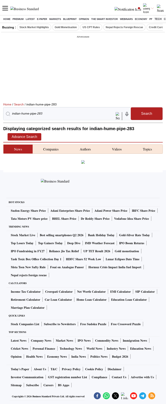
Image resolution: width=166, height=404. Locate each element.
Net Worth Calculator (91, 291)
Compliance (99, 377)
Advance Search (24, 137)
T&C (54, 369)
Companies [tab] (51, 149)
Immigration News (135, 340)
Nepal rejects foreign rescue (29, 275)
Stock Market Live (23, 235)
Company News (41, 340)
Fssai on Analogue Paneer (67, 267)
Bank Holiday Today (101, 235)
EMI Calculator (120, 291)
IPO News (84, 340)
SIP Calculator (145, 291)
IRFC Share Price (143, 210)
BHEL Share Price (64, 218)
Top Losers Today (22, 243)
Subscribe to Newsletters (60, 324)
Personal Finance (44, 348)
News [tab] (18, 149)
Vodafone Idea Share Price (131, 218)
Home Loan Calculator (92, 299)
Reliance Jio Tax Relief (64, 251)
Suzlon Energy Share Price (28, 210)
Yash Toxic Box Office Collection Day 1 (36, 259)
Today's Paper (20, 369)
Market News (64, 340)
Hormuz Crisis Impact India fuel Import (114, 267)
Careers (48, 385)
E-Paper (42, 19)
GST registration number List (67, 377)
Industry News (116, 348)
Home (6, 19)
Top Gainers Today (50, 243)
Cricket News (19, 348)
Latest (30, 19)
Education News (140, 348)
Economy (141, 19)
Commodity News (106, 340)
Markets (55, 19)
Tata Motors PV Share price (29, 218)
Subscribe (32, 385)
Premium (18, 19)
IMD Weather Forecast (100, 243)
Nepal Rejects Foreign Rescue (124, 27)
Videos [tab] (117, 149)
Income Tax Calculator (26, 291)
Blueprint (70, 19)
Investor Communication (27, 377)
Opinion (84, 19)
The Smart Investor (104, 19)
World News (94, 348)
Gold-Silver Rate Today (134, 235)
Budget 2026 (120, 356)
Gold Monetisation (66, 27)
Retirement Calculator (25, 299)
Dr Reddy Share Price (95, 218)
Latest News (18, 340)
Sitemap (16, 385)
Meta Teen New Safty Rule (28, 267)
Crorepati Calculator (59, 291)
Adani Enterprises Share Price (70, 210)
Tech (158, 19)
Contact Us (119, 377)
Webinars (126, 19)
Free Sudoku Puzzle (93, 324)
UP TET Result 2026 (96, 251)
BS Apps (63, 385)
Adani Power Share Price (110, 210)
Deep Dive (73, 243)
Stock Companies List (25, 324)
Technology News (71, 348)
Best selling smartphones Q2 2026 (61, 235)
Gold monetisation (127, 251)
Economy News (57, 356)
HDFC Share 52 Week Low (83, 259)
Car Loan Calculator (58, 299)
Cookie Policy (94, 369)
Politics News (98, 356)
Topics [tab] (147, 149)
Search (19, 104)
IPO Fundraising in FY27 (28, 251)
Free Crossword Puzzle (126, 324)
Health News (34, 356)
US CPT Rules (91, 27)
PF (150, 19)
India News (78, 356)
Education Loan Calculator (129, 299)
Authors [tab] (85, 149)
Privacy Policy (71, 369)
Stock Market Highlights (34, 27)
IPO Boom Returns (131, 243)
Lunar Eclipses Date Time (122, 259)
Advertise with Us (142, 377)
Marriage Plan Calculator (28, 307)
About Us (40, 369)
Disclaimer (114, 369)
